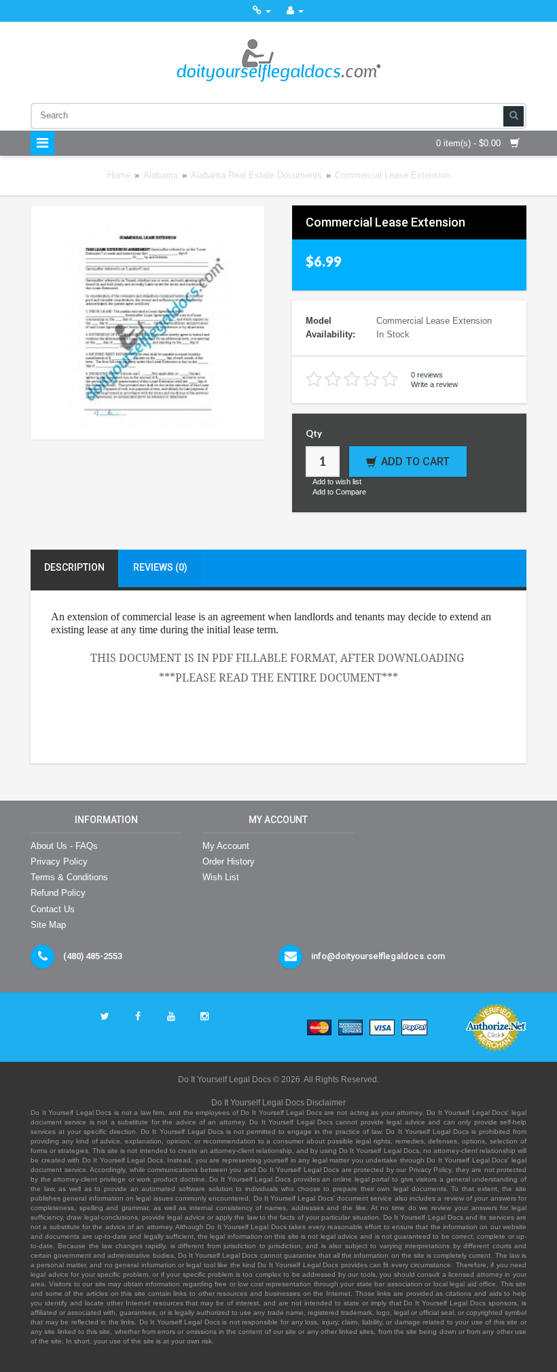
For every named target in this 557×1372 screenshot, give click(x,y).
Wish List (220, 877)
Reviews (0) (160, 567)
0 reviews (427, 375)
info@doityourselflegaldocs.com (378, 956)
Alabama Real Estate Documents (256, 175)
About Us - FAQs (64, 846)
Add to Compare (339, 492)
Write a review (434, 384)
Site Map (48, 925)
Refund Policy (58, 893)
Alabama (160, 175)
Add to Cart (415, 461)
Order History (228, 861)
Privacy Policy (59, 861)
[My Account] (295, 10)
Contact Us (53, 909)
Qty (314, 433)
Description (74, 567)
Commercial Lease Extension (392, 175)
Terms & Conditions (69, 877)
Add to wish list (336, 482)
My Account (225, 846)
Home (118, 175)
